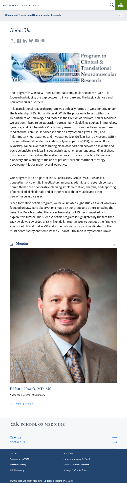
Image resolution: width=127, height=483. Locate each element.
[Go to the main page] (21, 4)
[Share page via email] (37, 41)
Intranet (14, 453)
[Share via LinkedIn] (25, 41)
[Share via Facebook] (19, 41)
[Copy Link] (114, 244)
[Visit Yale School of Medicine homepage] (37, 425)
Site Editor (68, 453)
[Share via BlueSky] (31, 41)
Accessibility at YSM (19, 459)
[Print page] (43, 41)
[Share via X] (13, 41)
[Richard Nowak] (63, 315)
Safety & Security (18, 464)
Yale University (17, 470)
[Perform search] (112, 5)
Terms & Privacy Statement (76, 464)
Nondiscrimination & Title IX (77, 459)
